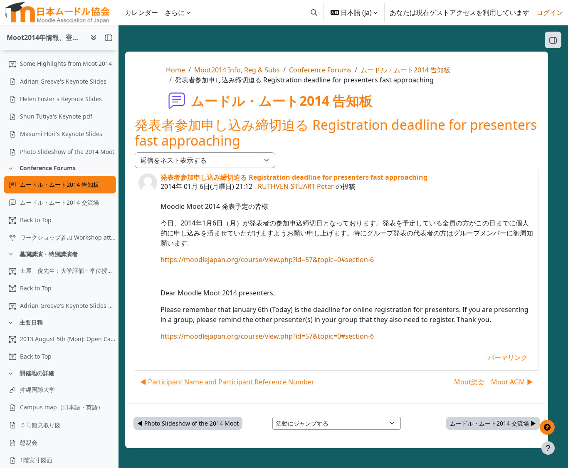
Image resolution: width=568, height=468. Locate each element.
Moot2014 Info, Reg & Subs (237, 69)
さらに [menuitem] (175, 12)
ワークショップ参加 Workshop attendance (68, 237)
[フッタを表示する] (548, 448)
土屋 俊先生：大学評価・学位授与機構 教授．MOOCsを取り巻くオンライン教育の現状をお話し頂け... (68, 271)
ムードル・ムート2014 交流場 (59, 202)
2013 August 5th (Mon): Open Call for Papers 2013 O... (68, 339)
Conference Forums (48, 168)
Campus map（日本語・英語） (62, 407)
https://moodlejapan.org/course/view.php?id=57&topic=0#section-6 (267, 259)
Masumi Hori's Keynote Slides (61, 134)
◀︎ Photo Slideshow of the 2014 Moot (188, 423)
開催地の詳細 (37, 373)
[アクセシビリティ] (547, 427)
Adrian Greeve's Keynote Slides (63, 81)
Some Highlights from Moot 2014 (66, 63)
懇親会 (28, 442)
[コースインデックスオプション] (93, 37)
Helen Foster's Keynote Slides (61, 99)
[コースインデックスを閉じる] (108, 37)
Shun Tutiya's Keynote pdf (56, 116)
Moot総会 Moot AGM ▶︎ (493, 381)
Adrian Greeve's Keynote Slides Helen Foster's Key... (68, 306)
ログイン (549, 12)
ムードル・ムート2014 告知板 (59, 184)
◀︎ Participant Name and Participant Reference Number (227, 381)
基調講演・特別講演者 (49, 254)
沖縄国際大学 (37, 390)
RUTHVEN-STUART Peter (296, 186)
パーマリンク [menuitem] (508, 357)
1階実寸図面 (36, 460)
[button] (313, 12)
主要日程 (31, 322)
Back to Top (36, 220)
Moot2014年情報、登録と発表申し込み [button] (45, 37)
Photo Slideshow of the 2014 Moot (67, 152)
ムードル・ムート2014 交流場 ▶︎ (493, 423)
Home (175, 69)
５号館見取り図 (40, 425)
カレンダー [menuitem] (141, 12)
